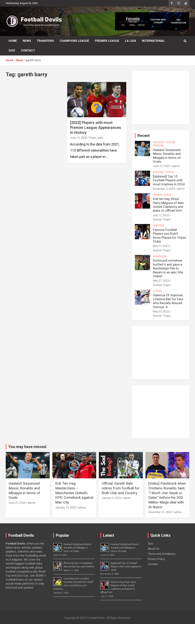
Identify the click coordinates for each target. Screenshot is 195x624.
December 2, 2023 (164, 188)
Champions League (74, 41)
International (153, 41)
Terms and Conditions (161, 554)
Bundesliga (159, 256)
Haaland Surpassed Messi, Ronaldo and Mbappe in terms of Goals (167, 155)
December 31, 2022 (160, 512)
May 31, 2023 (161, 245)
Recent (143, 135)
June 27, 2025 (161, 166)
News (27, 41)
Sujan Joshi (96, 137)
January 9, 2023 (111, 498)
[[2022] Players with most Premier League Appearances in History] (96, 99)
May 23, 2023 (161, 311)
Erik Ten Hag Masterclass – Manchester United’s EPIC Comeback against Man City (74, 492)
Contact (28, 50)
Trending (158, 145)
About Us (153, 548)
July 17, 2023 (161, 215)
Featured (158, 142)
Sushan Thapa (161, 219)
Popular (170, 142)
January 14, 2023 (65, 507)
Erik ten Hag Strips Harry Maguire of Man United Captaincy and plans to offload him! (168, 204)
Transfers (45, 41)
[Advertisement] (160, 98)
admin (176, 166)
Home (13, 41)
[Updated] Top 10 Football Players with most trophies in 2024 (169, 180)
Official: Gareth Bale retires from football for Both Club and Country (121, 488)
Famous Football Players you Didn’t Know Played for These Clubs (169, 235)
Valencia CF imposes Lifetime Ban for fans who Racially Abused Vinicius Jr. (168, 301)
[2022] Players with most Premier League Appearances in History (95, 127)
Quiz (12, 50)
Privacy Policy (156, 559)
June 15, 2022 (78, 137)
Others (169, 172)
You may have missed (27, 446)
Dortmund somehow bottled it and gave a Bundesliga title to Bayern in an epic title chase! (168, 268)
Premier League (107, 41)
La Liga (130, 41)
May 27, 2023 (161, 280)
